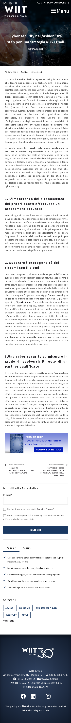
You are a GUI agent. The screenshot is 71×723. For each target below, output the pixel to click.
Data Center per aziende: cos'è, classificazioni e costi (30, 568)
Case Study (11, 615)
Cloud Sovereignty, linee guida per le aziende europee (31, 581)
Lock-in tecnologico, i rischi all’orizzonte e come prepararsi (33, 574)
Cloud (25, 615)
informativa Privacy (44, 509)
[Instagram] (48, 696)
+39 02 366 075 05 (26, 678)
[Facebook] (23, 696)
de (10, 2)
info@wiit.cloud (49, 678)
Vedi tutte (9, 620)
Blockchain (24, 608)
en (5, 2)
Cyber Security (37, 72)
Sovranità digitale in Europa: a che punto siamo (28, 587)
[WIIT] (22, 11)
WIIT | (30, 49)
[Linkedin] (33, 696)
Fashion (24, 72)
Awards (9, 608)
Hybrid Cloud (24, 302)
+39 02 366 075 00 (58, 675)
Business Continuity (46, 608)
